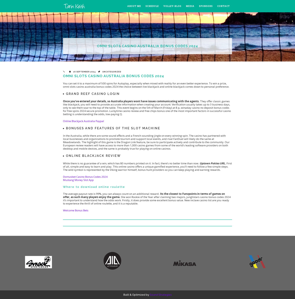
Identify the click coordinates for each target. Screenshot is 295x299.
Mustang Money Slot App (78, 180)
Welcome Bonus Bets (75, 210)
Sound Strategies (161, 294)
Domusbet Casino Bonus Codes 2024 (85, 176)
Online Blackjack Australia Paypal (83, 121)
